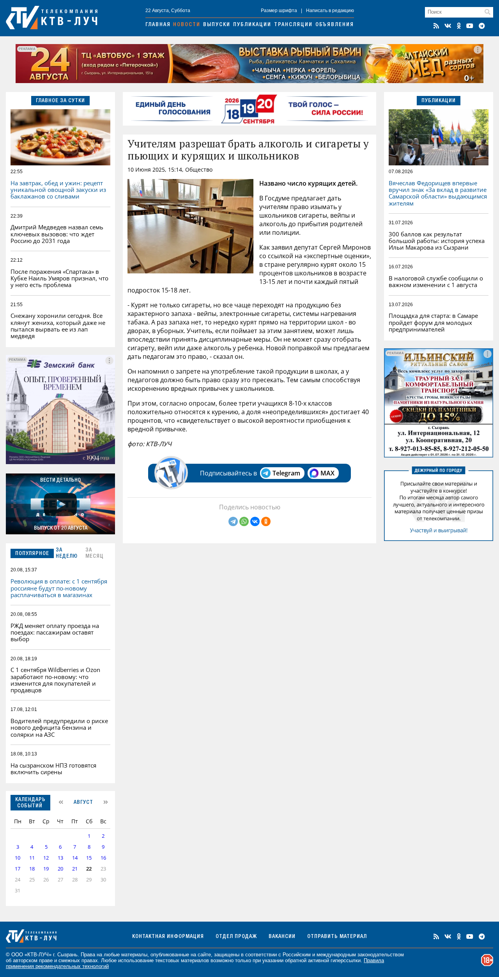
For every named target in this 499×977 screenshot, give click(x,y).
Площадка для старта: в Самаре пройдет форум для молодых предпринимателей (433, 322)
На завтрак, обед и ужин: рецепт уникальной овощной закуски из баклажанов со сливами (58, 189)
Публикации (252, 25)
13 (60, 858)
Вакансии (282, 937)
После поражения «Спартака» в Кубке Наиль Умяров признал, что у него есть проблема (59, 278)
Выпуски (216, 25)
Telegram (286, 473)
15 (89, 858)
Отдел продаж (236, 937)
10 (17, 858)
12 (46, 858)
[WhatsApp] (244, 521)
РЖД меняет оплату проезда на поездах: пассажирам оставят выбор (55, 632)
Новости (186, 25)
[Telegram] (233, 521)
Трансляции (293, 25)
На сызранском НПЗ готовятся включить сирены (53, 768)
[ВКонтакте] (255, 521)
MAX (327, 473)
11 (32, 858)
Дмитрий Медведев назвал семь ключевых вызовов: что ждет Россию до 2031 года (57, 234)
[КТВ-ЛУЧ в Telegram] (482, 25)
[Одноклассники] (266, 521)
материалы (134, 954)
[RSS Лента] (436, 25)
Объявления (334, 25)
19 (46, 868)
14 (75, 858)
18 (32, 868)
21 (75, 868)
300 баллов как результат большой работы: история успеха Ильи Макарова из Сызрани (437, 241)
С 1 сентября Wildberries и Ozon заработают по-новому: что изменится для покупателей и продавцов (55, 680)
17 (17, 868)
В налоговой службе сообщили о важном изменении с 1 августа (436, 281)
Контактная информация (168, 937)
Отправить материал (337, 937)
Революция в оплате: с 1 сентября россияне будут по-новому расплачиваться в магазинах (59, 588)
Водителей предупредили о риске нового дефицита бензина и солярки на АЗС (59, 727)
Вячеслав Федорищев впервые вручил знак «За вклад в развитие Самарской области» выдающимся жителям (438, 193)
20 (60, 868)
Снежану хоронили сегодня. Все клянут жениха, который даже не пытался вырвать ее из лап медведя (58, 326)
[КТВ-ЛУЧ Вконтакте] (447, 25)
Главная (158, 25)
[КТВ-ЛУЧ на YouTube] (469, 25)
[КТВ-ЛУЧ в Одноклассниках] (459, 25)
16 (103, 858)
